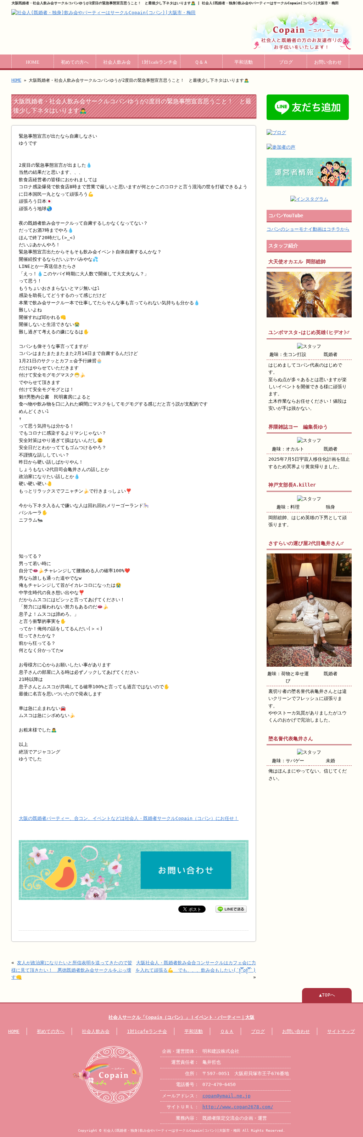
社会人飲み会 (117, 62)
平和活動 (243, 62)
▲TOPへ (327, 995)
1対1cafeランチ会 (159, 62)
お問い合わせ (328, 62)
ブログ (286, 62)
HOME (32, 62)
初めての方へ (75, 62)
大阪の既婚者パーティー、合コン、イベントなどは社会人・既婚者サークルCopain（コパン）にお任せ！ (129, 818)
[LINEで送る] (231, 908)
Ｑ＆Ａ (201, 62)
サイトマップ (341, 1031)
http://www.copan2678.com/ (237, 1106)
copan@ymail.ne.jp (226, 1095)
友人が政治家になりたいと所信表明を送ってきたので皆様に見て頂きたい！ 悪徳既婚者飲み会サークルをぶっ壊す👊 (71, 970)
